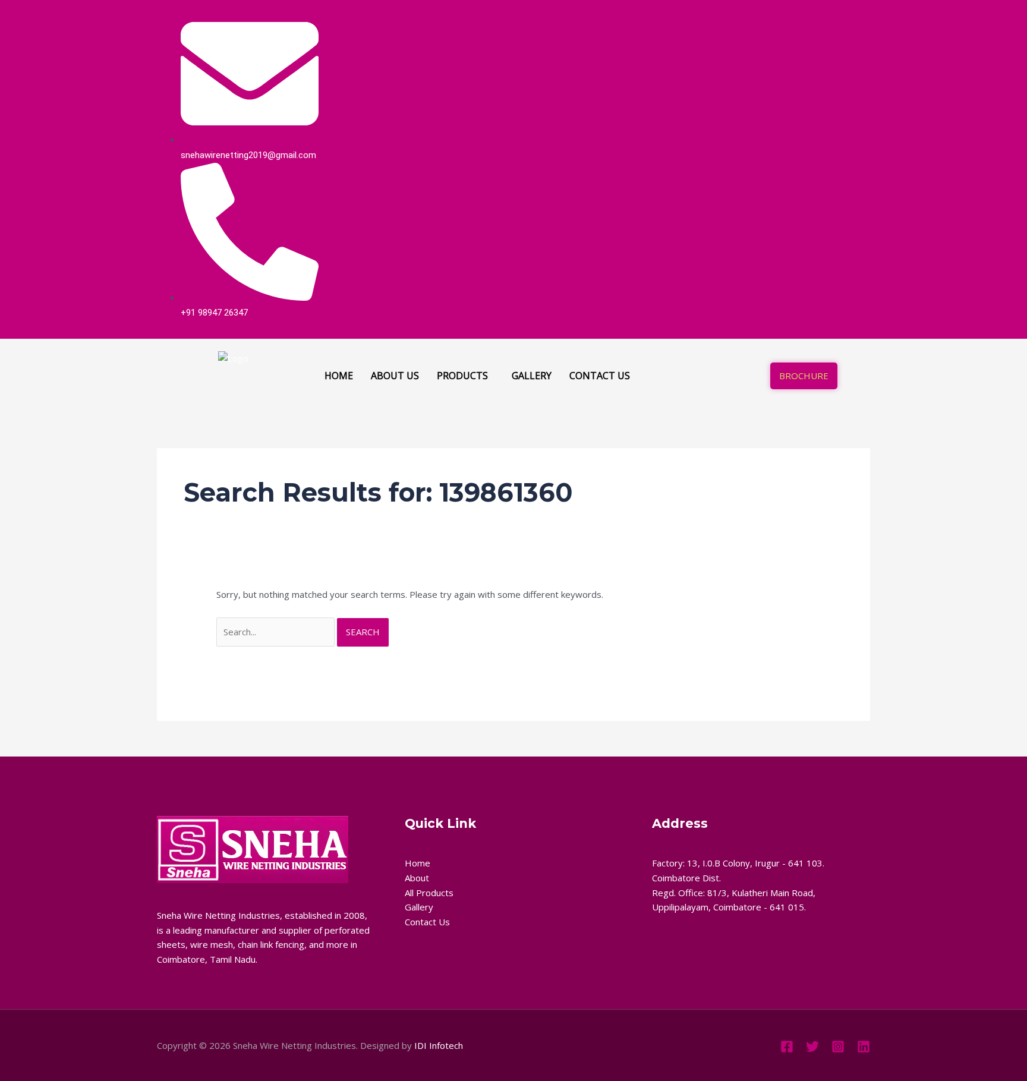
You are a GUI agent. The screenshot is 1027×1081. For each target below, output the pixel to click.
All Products (429, 893)
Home (339, 375)
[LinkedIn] (826, 163)
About (417, 878)
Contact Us (427, 922)
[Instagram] (839, 163)
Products (462, 375)
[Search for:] (276, 632)
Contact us (599, 375)
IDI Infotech (438, 1045)
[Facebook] (800, 163)
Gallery (532, 375)
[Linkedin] (863, 1046)
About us (395, 375)
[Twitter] (813, 163)
